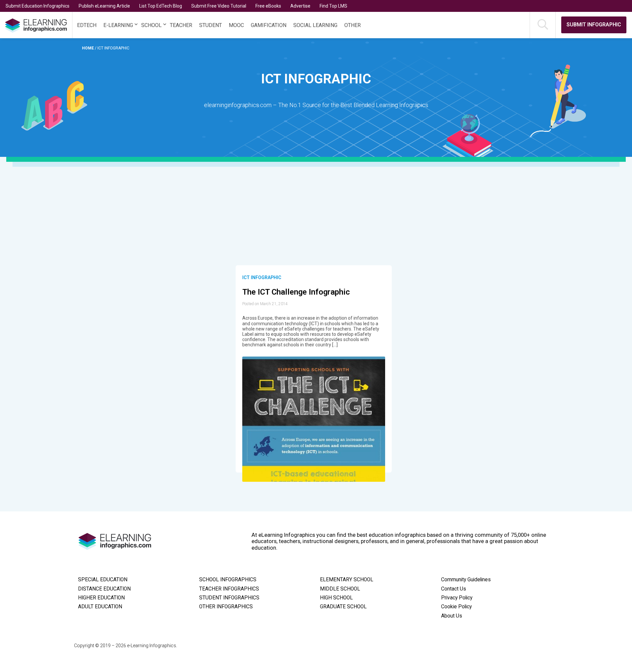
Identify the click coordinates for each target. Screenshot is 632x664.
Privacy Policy (456, 598)
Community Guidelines (466, 580)
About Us (451, 616)
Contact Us (453, 589)
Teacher (181, 25)
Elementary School (346, 580)
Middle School (340, 589)
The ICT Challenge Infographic (296, 292)
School (151, 25)
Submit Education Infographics (37, 6)
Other (352, 25)
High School (336, 598)
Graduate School (343, 607)
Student (210, 25)
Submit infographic (593, 24)
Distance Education (104, 589)
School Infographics (227, 580)
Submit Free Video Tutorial (218, 6)
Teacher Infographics (229, 589)
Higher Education (101, 598)
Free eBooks (268, 6)
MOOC (236, 25)
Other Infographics (226, 607)
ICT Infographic (261, 277)
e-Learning (118, 25)
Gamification (268, 25)
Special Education (102, 580)
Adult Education (100, 607)
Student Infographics (229, 598)
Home (88, 48)
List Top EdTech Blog (160, 6)
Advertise (300, 6)
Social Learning (315, 25)
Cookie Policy (456, 607)
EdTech (86, 25)
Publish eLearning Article (104, 6)
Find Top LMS (333, 6)
